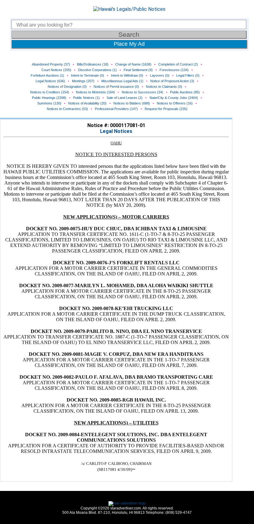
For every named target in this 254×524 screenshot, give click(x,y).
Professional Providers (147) (116, 109)
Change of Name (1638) (133, 64)
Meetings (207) (83, 81)
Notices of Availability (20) (87, 103)
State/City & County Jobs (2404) (173, 98)
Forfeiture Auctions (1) (47, 75)
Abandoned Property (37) (51, 64)
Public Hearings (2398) (49, 98)
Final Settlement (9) (138, 70)
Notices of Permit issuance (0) (116, 86)
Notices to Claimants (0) (164, 86)
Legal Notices (116, 131)
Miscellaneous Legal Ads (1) (122, 81)
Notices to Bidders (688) (131, 103)
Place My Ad (129, 44)
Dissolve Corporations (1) (97, 70)
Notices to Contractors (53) (67, 109)
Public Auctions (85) (185, 92)
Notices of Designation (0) (67, 86)
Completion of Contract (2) (178, 64)
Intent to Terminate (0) (87, 75)
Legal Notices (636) (50, 81)
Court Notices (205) (56, 70)
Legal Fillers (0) (187, 75)
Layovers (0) (159, 75)
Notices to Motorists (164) (95, 92)
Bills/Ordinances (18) (92, 64)
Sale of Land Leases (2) (124, 98)
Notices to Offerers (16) (175, 103)
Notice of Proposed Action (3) (172, 81)
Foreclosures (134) (174, 70)
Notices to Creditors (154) (49, 92)
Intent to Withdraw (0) (127, 75)
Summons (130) (49, 103)
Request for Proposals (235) (166, 109)
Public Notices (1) (86, 98)
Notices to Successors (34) (142, 92)
